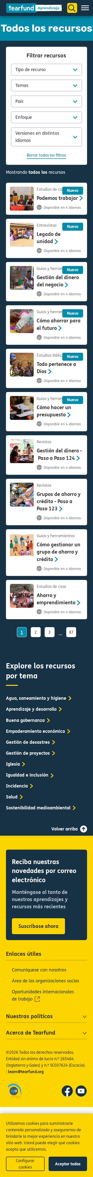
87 (71, 632)
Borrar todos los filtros (46, 155)
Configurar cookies (25, 1164)
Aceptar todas (68, 1164)
